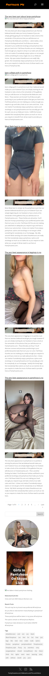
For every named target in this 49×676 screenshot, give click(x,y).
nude (31, 641)
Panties (8, 644)
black (32, 634)
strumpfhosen (28, 651)
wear (28, 654)
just (41, 637)
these (41, 651)
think (7, 654)
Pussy (20, 648)
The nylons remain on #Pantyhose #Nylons (19, 620)
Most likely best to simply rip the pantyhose (23, 126)
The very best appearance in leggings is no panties (23, 253)
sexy (37, 648)
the (36, 651)
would (19, 658)
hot (32, 637)
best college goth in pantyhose (18, 72)
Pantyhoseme (38, 644)
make (26, 641)
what (40, 654)
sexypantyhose (10, 651)
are (23, 634)
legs (7, 641)
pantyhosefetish (26, 644)
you (24, 658)
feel (24, 637)
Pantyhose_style (11, 648)
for (28, 637)
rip (25, 648)
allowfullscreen (10, 634)
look (16, 641)
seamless (31, 648)
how (37, 637)
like (12, 641)
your (29, 658)
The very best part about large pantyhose (22, 16)
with (7, 658)
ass (27, 634)
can (19, 637)
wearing (34, 654)
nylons (38, 641)
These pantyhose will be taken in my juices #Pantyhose (23, 616)
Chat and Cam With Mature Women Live (18, 599)
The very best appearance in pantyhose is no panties (24, 379)
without (13, 658)
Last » (42, 506)
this (12, 654)
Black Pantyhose (11, 637)
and (19, 634)
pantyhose (16, 644)
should (19, 651)
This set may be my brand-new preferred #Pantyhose (23, 607)
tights (17, 654)
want (22, 654)
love (21, 641)
